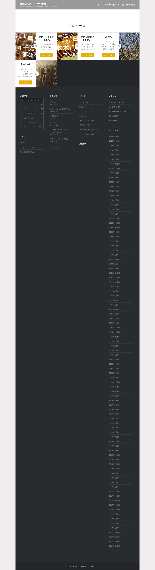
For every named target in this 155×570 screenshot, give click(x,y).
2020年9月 (113, 341)
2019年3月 (113, 423)
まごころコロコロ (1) (87, 134)
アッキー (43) (84, 102)
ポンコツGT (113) (86, 111)
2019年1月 (113, 432)
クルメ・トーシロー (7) (88, 120)
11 (42, 109)
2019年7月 (113, 405)
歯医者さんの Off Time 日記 (33, 3)
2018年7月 (113, 459)
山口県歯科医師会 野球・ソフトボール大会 (61, 130)
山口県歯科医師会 (128, 5)
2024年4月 (113, 145)
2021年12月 (113, 273)
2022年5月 (113, 250)
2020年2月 (113, 373)
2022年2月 (113, 264)
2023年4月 (113, 200)
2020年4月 (113, 364)
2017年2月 (113, 537)
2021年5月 (113, 305)
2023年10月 (113, 173)
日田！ (52, 146)
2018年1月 (113, 487)
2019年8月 (113, 400)
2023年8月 (113, 182)
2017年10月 (113, 500)
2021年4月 (113, 309)
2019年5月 (113, 414)
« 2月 (23, 127)
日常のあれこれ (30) (116, 102)
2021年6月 (113, 300)
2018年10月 (113, 446)
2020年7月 (113, 350)
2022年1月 (113, 268)
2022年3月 (113, 259)
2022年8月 (113, 236)
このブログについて (112, 5)
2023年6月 (113, 191)
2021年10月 (113, 282)
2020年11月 (113, 332)
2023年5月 (113, 195)
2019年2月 (113, 428)
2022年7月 (113, 241)
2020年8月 (113, 346)
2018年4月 (113, 473)
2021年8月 (113, 291)
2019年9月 (113, 396)
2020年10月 (113, 337)
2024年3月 (113, 150)
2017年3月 (113, 532)
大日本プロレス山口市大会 (60, 109)
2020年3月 (113, 368)
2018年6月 (113, 464)
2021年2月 (113, 318)
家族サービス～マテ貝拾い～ (61, 139)
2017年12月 (113, 491)
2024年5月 (113, 141)
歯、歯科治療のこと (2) (117, 111)
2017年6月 (113, 519)
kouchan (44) (84, 116)
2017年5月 (113, 523)
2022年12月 (113, 218)
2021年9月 (113, 287)
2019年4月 (113, 419)
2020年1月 (113, 378)
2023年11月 (113, 168)
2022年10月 (113, 227)
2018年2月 (113, 482)
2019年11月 (113, 387)
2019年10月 (113, 391)
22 (32, 118)
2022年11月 (113, 223)
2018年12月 (113, 437)
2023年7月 (113, 186)
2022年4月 (113, 255)
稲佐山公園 (54, 116)
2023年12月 (113, 164)
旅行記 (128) (113, 116)
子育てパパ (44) (85, 125)
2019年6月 (113, 409)
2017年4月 (113, 528)
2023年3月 (113, 205)
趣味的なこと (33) (115, 107)
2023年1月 (113, 214)
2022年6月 (113, 246)
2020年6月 (113, 355)
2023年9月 (113, 177)
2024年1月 (113, 159)
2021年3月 (113, 314)
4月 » (40, 127)
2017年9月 (113, 505)
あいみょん (54, 123)
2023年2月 (113, 209)
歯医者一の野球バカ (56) (88, 130)
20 (25, 118)
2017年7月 (113, 514)
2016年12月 (113, 546)
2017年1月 (113, 541)
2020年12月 (113, 327)
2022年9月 (113, 232)
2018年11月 (113, 441)
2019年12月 (113, 382)
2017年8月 (113, 509)
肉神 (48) (82, 107)
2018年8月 (113, 455)
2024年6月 (113, 136)
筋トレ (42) (113, 120)
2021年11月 (113, 277)
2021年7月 (113, 296)
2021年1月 (113, 323)
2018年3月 (113, 478)
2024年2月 (113, 155)
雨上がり (53, 102)
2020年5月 (113, 359)
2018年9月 (113, 450)
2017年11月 (113, 496)
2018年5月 (113, 468)
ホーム (100, 5)
